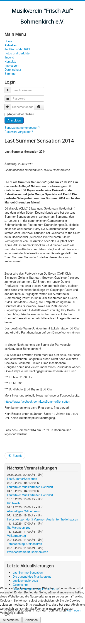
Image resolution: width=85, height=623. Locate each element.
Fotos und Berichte (17, 53)
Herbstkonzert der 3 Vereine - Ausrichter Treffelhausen (42, 519)
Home (8, 41)
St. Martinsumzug (18, 527)
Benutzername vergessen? (22, 127)
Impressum (12, 65)
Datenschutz (13, 70)
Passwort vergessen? (19, 131)
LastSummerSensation (22, 478)
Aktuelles (11, 45)
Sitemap (10, 74)
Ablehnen (31, 620)
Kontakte (10, 61)
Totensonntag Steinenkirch (24, 543)
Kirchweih (13, 503)
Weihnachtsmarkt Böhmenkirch (27, 552)
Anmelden (14, 120)
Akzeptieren (11, 620)
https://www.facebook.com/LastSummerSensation (37, 401)
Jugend (9, 57)
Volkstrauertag (16, 535)
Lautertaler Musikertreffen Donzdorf (30, 487)
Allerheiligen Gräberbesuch (24, 511)
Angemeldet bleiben (21, 114)
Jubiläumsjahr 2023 (17, 49)
